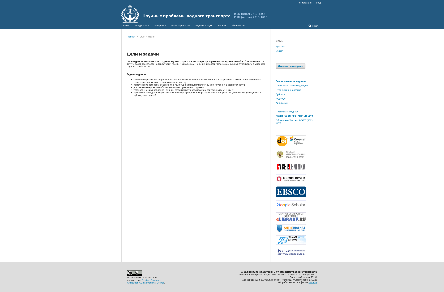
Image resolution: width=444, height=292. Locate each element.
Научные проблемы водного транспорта (186, 15)
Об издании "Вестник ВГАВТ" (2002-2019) (294, 121)
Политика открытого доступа (292, 85)
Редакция (281, 98)
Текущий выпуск (203, 25)
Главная (125, 25)
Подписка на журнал (287, 111)
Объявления (238, 25)
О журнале (141, 25)
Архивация (282, 102)
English (279, 50)
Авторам (159, 25)
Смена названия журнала (291, 81)
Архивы (221, 25)
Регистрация (304, 2)
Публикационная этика (288, 89)
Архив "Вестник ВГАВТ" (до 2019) (294, 115)
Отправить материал (290, 66)
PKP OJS (313, 282)
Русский (280, 46)
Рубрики (280, 94)
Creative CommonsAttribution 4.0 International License (145, 281)
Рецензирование (180, 25)
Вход (318, 2)
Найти (315, 25)
